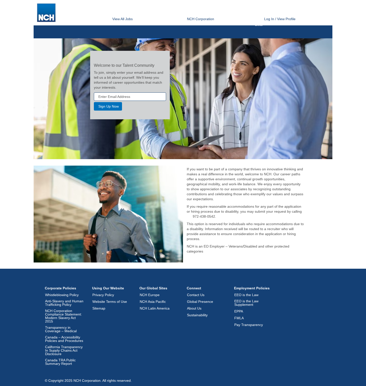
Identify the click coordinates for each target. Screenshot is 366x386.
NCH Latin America (155, 308)
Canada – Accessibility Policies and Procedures (64, 339)
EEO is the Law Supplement (246, 303)
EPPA (238, 311)
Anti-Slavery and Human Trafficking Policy (64, 303)
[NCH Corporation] (46, 12)
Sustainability (197, 315)
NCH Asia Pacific (153, 302)
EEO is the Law (246, 295)
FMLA (239, 318)
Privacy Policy (103, 295)
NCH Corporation (200, 19)
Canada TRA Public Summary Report (60, 362)
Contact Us (195, 295)
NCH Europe (150, 295)
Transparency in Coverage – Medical (61, 329)
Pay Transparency (248, 325)
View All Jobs (122, 19)
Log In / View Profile (280, 19)
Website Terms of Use (109, 302)
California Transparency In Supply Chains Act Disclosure (64, 350)
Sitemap (98, 308)
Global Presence (200, 302)
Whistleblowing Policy (62, 295)
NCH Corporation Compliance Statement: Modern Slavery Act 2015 (63, 316)
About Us (194, 308)
